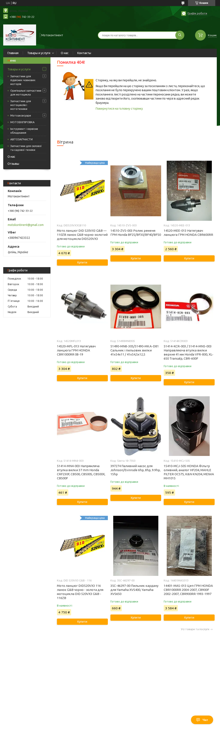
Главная (13, 52)
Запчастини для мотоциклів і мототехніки (20, 105)
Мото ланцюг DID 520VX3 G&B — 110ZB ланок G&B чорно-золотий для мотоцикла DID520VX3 (82, 235)
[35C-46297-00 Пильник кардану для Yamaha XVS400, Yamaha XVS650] (135, 546)
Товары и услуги (38, 52)
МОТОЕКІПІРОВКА (22, 122)
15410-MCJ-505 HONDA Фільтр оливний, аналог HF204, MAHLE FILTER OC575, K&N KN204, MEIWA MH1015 (189, 472)
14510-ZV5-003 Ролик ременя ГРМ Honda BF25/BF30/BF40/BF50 (135, 232)
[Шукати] (179, 35)
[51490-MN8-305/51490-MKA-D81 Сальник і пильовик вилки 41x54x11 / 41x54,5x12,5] (135, 306)
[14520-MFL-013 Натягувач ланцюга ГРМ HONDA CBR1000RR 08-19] (82, 306)
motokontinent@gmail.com (26, 225)
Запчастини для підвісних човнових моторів (22, 80)
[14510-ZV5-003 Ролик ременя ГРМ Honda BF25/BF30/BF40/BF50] (135, 191)
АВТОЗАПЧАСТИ (21, 139)
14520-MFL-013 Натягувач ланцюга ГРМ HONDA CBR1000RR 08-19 (76, 350)
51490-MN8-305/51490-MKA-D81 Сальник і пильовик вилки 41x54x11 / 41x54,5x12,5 (134, 350)
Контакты (84, 52)
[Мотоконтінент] (19, 34)
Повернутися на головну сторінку (119, 108)
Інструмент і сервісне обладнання (24, 130)
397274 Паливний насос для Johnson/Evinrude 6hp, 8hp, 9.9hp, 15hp (135, 470)
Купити (82, 262)
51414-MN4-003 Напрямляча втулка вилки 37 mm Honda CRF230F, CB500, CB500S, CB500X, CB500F (81, 472)
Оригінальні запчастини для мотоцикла (25, 92)
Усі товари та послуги (195, 629)
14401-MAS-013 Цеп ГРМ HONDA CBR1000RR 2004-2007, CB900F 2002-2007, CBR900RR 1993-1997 (188, 590)
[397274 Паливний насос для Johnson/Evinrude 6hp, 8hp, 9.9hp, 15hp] (135, 426)
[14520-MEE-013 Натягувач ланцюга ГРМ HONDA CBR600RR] (189, 191)
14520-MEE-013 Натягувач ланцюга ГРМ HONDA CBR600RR (188, 232)
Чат (205, 720)
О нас (65, 52)
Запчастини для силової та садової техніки (26, 147)
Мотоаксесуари (20, 115)
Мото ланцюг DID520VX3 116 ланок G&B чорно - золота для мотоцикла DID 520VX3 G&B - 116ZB (80, 592)
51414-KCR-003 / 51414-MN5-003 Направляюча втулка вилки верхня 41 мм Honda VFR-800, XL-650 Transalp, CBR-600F (188, 352)
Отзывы (13, 163)
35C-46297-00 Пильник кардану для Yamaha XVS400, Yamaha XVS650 (134, 590)
